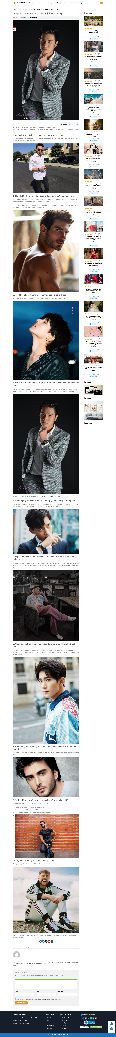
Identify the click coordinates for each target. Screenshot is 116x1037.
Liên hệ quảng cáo (111, 1025)
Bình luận (17, 978)
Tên (16, 991)
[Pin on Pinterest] (49, 941)
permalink (41, 947)
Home (14, 9)
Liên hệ (80, 3)
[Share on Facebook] (40, 941)
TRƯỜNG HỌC (58, 3)
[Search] (101, 3)
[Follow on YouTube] (96, 1018)
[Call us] (91, 1018)
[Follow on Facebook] (83, 1018)
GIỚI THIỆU (30, 3)
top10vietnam (48, 129)
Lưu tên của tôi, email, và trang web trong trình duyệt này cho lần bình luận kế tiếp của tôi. (39, 999)
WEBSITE (73, 3)
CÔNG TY (37, 3)
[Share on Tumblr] (52, 941)
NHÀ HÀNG (66, 3)
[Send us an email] (88, 1018)
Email (38, 991)
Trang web (60, 991)
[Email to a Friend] (46, 941)
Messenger (111, 1030)
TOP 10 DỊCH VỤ (22, 9)
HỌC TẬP (50, 3)
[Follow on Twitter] (86, 1018)
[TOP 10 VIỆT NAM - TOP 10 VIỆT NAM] (19, 3)
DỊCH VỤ (44, 3)
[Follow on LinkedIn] (93, 1018)
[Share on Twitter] (43, 941)
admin (25, 17)
